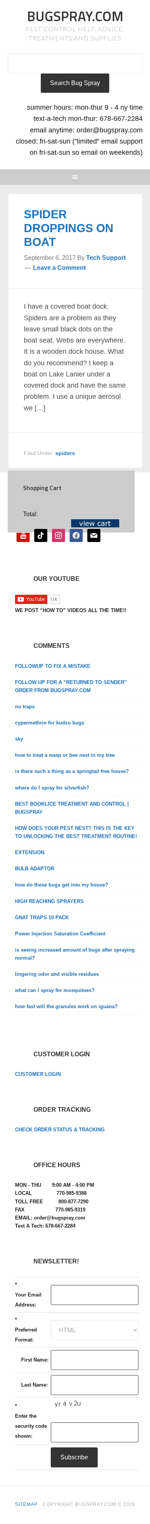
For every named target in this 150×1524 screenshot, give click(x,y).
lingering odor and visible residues (57, 974)
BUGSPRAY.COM (75, 16)
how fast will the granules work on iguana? (66, 1006)
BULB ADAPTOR (34, 869)
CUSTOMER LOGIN (38, 1074)
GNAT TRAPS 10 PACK (42, 917)
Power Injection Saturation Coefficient (60, 934)
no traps (25, 706)
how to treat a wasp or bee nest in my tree (65, 755)
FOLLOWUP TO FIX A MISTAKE (52, 666)
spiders (65, 453)
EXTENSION (29, 852)
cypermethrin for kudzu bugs (49, 723)
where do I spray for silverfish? (52, 788)
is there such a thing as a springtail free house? (72, 771)
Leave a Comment (59, 267)
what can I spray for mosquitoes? (55, 990)
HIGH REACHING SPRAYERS (49, 901)
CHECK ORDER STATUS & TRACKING (60, 1130)
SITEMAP (26, 1504)
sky (19, 739)
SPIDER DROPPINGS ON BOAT (68, 228)
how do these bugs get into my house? (61, 885)
